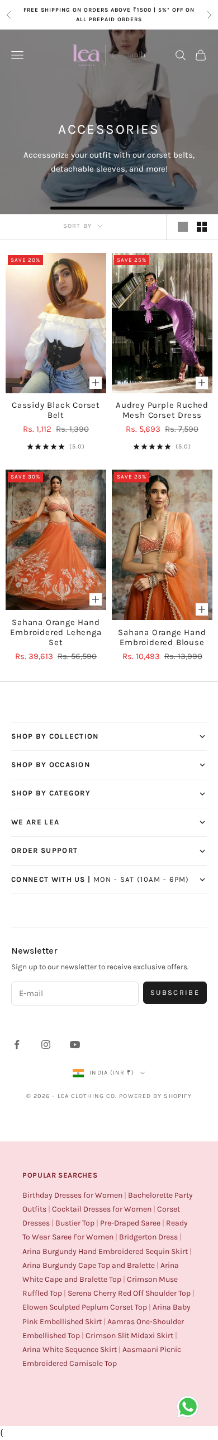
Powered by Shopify (155, 1096)
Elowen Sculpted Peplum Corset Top (84, 1307)
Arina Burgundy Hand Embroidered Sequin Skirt (105, 1251)
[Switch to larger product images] (183, 226)
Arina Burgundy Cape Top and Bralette (88, 1265)
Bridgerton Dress (148, 1237)
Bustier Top (74, 1223)
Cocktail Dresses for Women (101, 1209)
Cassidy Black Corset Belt (56, 410)
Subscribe (175, 992)
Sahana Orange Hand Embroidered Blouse (162, 637)
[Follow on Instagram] (45, 1044)
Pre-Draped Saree (130, 1223)
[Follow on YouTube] (74, 1044)
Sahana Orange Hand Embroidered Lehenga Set (55, 632)
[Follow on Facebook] (16, 1044)
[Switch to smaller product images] (202, 226)
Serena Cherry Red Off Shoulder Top (129, 1293)
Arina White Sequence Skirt (69, 1349)
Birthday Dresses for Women (72, 1195)
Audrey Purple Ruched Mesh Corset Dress (162, 410)
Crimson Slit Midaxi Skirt (129, 1335)
